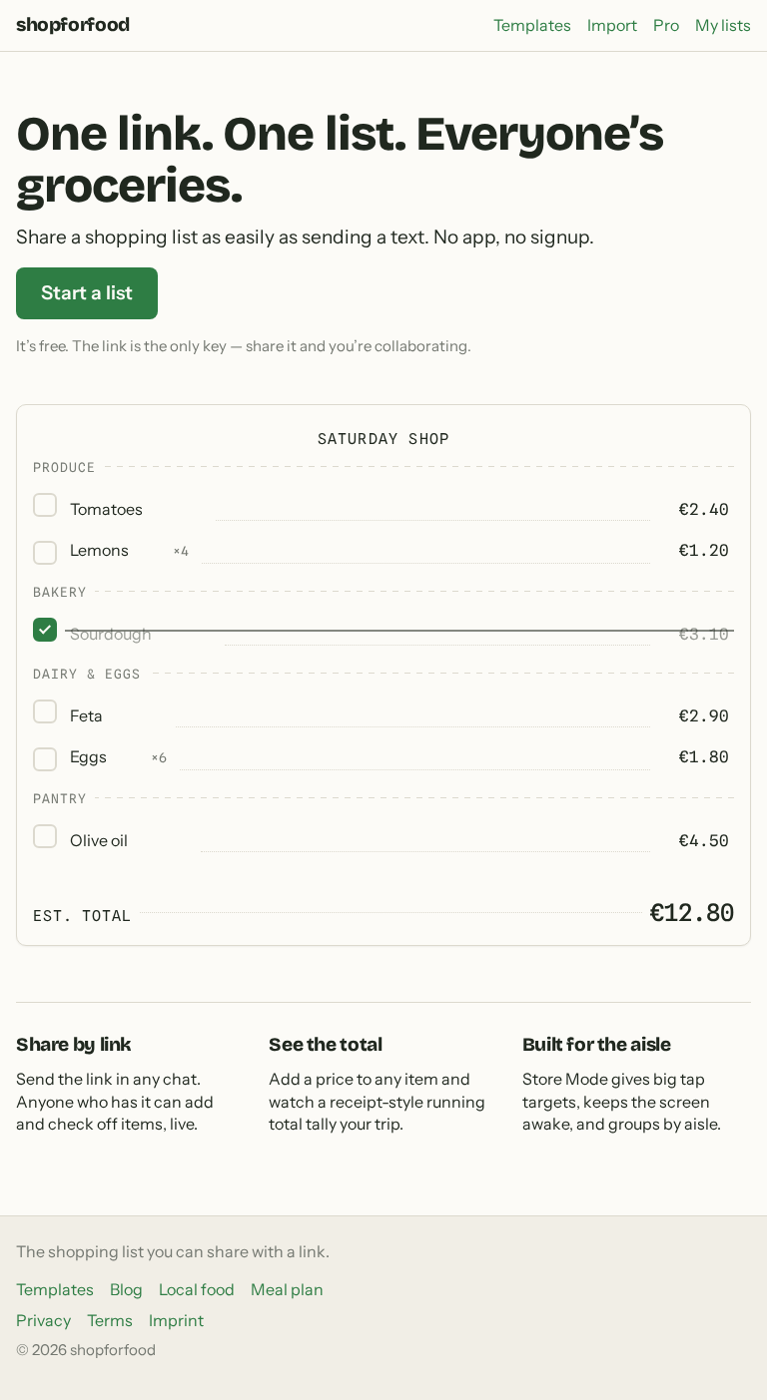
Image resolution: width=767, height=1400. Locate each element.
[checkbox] (45, 505)
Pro (666, 25)
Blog (126, 1289)
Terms (110, 1320)
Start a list (87, 292)
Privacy (43, 1320)
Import (612, 25)
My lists (723, 25)
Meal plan (287, 1289)
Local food (197, 1289)
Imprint (176, 1320)
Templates (532, 25)
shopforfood (73, 24)
